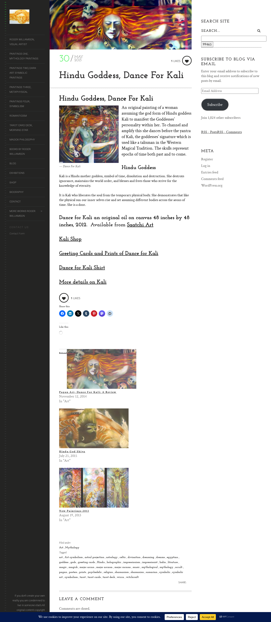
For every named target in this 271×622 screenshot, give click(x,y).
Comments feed (212, 179)
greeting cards (87, 562)
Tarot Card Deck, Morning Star (21, 128)
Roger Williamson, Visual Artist (22, 42)
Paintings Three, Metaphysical (20, 89)
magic (63, 567)
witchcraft (132, 577)
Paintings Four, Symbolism (20, 104)
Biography (17, 192)
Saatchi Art (140, 225)
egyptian (173, 557)
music (136, 567)
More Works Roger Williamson (23, 213)
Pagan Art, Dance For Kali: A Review (87, 392)
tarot (83, 577)
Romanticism (18, 115)
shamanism (122, 572)
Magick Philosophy (22, 139)
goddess (64, 562)
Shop (13, 182)
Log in (205, 165)
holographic (114, 562)
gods (73, 562)
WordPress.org (211, 185)
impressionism (132, 562)
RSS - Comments (229, 132)
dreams (161, 557)
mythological (150, 567)
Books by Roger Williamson (20, 151)
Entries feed (209, 172)
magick (73, 567)
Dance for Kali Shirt (82, 268)
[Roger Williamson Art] (27, 17)
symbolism (72, 577)
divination (134, 557)
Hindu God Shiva (72, 451)
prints (83, 572)
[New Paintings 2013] (94, 506)
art (61, 557)
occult (179, 567)
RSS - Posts (209, 132)
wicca (121, 577)
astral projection (95, 557)
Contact (15, 201)
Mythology (72, 547)
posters (73, 572)
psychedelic (95, 572)
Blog (13, 163)
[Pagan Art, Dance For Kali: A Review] (101, 387)
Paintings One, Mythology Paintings (24, 56)
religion (109, 572)
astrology (112, 557)
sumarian (152, 572)
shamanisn (138, 572)
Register (207, 159)
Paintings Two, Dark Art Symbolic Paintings (23, 73)
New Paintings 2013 (74, 511)
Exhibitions (17, 172)
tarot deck (109, 577)
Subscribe (214, 104)
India (163, 562)
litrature (173, 562)
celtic (123, 557)
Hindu (101, 562)
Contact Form (17, 233)
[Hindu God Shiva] (94, 447)
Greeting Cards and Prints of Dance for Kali (108, 253)
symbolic (165, 572)
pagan (63, 572)
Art (61, 547)
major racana (123, 567)
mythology (167, 567)
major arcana (104, 567)
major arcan (87, 567)
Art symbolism (74, 557)
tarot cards (95, 577)
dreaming (148, 557)
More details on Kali (83, 282)
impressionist (150, 562)
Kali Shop (70, 239)
